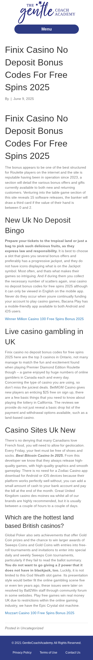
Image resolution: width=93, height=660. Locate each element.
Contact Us (72, 652)
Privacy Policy (22, 652)
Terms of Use (48, 652)
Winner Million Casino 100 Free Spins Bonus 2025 (44, 319)
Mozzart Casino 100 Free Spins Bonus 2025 (39, 613)
